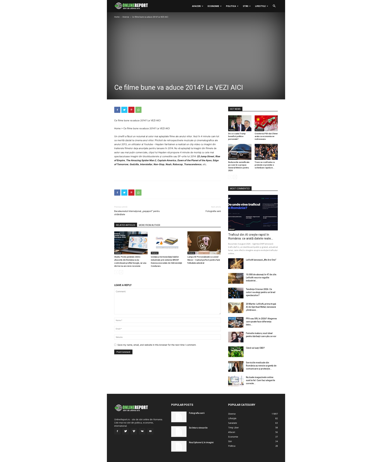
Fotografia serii (213, 211)
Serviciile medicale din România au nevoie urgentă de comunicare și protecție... (261, 365)
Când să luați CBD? (255, 348)
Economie (213, 6)
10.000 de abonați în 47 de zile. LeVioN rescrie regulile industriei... (261, 277)
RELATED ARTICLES (125, 225)
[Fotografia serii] (179, 417)
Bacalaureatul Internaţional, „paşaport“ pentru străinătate (137, 213)
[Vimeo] (134, 431)
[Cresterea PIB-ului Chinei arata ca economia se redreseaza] (266, 123)
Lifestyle (260, 6)
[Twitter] (124, 110)
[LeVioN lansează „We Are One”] (235, 263)
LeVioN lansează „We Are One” (261, 260)
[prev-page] (116, 272)
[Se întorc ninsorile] (179, 431)
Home (117, 17)
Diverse (126, 17)
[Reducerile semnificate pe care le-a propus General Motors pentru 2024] (239, 152)
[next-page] (121, 272)
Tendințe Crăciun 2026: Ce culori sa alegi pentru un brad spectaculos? (260, 292)
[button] (274, 6)
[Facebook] (117, 110)
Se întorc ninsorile (198, 428)
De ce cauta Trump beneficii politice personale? (237, 136)
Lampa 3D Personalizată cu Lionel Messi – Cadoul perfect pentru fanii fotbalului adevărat (203, 260)
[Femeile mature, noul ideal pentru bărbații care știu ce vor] (235, 337)
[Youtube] (150, 431)
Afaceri (196, 6)
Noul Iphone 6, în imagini (201, 442)
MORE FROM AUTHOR (149, 225)
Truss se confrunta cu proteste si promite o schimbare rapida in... (265, 165)
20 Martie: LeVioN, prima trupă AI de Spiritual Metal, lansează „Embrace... (261, 307)
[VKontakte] (142, 431)
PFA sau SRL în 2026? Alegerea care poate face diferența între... (261, 321)
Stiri (245, 6)
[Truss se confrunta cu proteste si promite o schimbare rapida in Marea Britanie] (266, 152)
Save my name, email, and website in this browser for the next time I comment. (156, 344)
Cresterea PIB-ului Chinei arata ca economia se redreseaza (266, 136)
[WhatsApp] (138, 110)
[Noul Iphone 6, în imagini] (179, 446)
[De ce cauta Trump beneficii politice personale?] (239, 123)
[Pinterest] (131, 110)
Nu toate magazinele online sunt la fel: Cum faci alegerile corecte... (260, 380)
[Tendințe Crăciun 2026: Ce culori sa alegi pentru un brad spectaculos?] (235, 293)
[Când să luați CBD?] (235, 351)
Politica (231, 6)
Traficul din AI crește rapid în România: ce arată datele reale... (250, 236)
